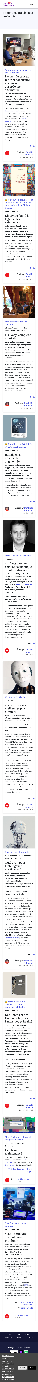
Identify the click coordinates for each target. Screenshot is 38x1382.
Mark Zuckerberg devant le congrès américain (18, 1138)
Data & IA (19, 1337)
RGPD (26, 1285)
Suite (32, 146)
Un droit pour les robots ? (17, 852)
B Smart (19, 1340)
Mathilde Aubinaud (28, 404)
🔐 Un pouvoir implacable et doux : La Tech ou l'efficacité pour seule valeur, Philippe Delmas (19, 203)
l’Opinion (30, 1337)
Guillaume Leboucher (24, 584)
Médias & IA (8, 1337)
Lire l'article (27, 1307)
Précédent (18, 1325)
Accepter (22, 1367)
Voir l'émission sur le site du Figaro (20, 1170)
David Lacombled (11, 111)
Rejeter (32, 1367)
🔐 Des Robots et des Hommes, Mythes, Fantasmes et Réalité (15, 1004)
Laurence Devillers (12, 937)
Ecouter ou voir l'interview (25, 1303)
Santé (27, 1334)
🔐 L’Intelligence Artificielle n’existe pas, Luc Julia (18, 445)
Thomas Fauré (10, 1165)
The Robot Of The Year (16, 697)
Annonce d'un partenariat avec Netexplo (17, 71)
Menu (31, 4)
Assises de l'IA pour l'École (18, 555)
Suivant (20, 1325)
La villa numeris (29, 153)
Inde (19, 1334)
